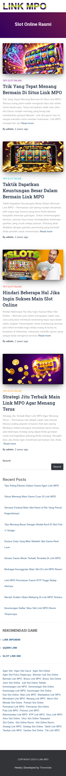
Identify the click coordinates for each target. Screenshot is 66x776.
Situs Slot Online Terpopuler (35, 718)
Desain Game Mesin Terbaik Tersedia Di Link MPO (32, 558)
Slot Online (8, 722)
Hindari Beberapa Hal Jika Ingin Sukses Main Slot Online (31, 299)
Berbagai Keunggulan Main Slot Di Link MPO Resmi (33, 569)
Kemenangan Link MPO (15, 686)
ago (21, 129)
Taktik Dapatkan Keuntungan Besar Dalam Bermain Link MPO (30, 190)
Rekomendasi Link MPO (15, 714)
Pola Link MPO (10, 710)
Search (7, 460)
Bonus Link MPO (32, 678)
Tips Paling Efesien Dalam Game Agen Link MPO (31, 485)
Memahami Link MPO (14, 698)
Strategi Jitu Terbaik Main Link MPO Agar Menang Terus (31, 403)
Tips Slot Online (12, 80)
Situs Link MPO (54, 714)
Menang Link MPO (35, 698)
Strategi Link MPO (12, 726)
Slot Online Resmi (45, 722)
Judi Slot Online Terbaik (34, 682)
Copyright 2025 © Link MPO (33, 759)
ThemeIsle (46, 767)
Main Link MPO (28, 694)
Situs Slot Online (11, 718)
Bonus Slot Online (52, 678)
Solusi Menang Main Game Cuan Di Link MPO (30, 496)
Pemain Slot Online (33, 702)
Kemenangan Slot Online (41, 686)
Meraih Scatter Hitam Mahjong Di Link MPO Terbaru (33, 597)
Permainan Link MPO (13, 706)
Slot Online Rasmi (24, 722)
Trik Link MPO (52, 730)
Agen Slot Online (41, 671)
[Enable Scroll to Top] (59, 769)
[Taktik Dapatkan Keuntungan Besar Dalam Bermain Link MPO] (33, 156)
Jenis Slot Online (11, 682)
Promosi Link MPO (29, 710)
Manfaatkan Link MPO (49, 694)
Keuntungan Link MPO (14, 690)
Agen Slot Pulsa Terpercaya (17, 674)
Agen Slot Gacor (22, 671)
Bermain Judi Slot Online (45, 674)
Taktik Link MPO (53, 726)
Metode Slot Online (12, 702)
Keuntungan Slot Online (39, 690)
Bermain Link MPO (12, 678)
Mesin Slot (52, 698)
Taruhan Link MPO (12, 730)
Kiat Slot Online (11, 694)
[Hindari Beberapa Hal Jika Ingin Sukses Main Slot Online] (33, 265)
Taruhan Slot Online (33, 730)
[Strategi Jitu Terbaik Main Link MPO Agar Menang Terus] (33, 369)
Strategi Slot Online (33, 726)
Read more (27, 123)
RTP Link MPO (37, 714)
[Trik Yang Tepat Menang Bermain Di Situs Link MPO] (33, 58)
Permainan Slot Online (37, 706)
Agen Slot (8, 671)
